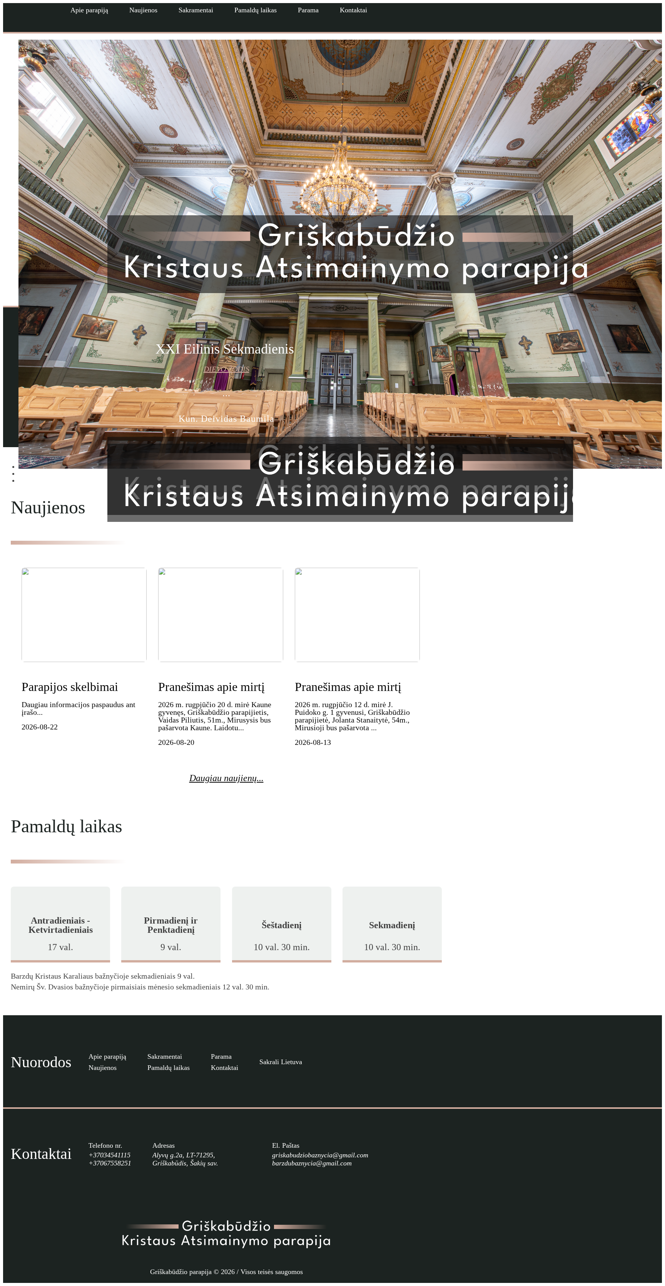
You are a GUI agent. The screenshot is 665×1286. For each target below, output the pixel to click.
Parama (308, 10)
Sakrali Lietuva (280, 1062)
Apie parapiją (89, 10)
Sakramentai (196, 10)
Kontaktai (353, 10)
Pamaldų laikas (255, 10)
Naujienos (143, 10)
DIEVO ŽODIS (226, 369)
